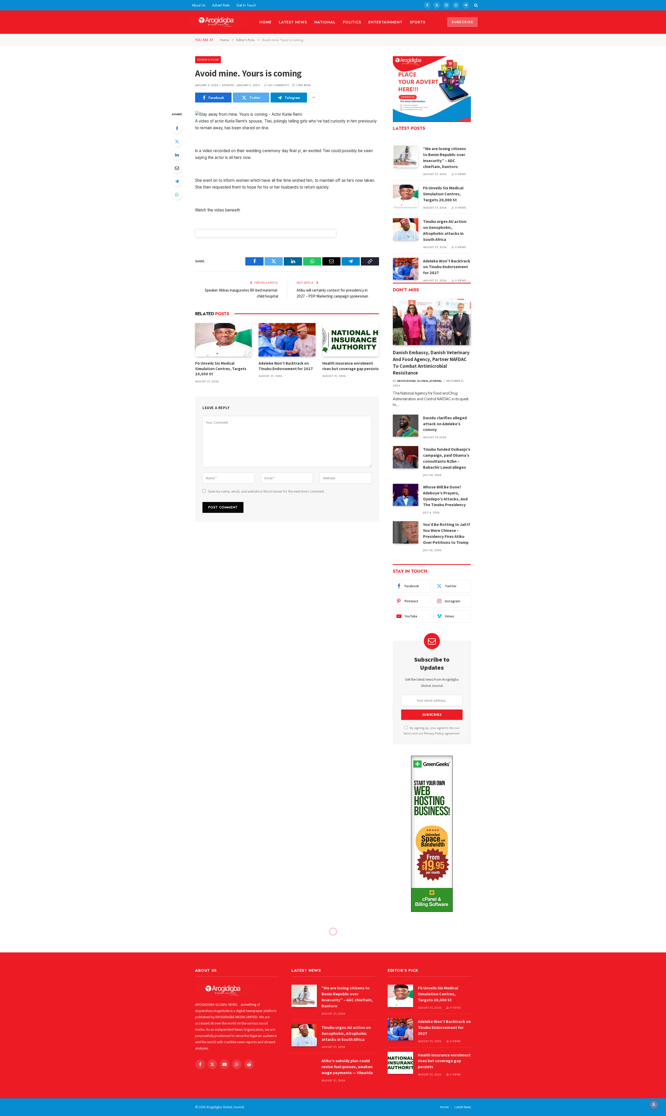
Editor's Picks (208, 59)
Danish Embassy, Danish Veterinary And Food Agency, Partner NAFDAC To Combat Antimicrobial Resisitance (431, 362)
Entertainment (385, 22)
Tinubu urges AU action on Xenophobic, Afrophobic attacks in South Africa (444, 230)
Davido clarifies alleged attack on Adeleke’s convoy (445, 424)
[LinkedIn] (177, 155)
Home (265, 22)
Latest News (293, 22)
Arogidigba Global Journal (419, 381)
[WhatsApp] (177, 194)
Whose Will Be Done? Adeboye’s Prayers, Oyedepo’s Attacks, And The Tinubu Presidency (445, 496)
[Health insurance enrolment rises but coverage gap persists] (350, 340)
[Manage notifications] (654, 1104)
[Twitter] (177, 141)
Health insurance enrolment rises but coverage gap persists (350, 366)
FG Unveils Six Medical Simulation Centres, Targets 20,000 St (220, 368)
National (325, 22)
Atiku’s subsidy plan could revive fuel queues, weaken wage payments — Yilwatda (347, 1066)
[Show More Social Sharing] (313, 97)
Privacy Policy (434, 733)
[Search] (475, 5)
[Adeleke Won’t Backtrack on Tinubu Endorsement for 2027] (287, 340)
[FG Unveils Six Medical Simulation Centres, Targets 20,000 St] (223, 340)
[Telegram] (177, 181)
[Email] (177, 168)
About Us (198, 5)
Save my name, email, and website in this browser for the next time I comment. (266, 491)
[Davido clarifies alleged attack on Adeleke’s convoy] (405, 426)
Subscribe (462, 22)
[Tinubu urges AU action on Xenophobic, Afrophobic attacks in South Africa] (405, 229)
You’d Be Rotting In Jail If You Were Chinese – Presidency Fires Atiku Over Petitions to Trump (446, 533)
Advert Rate (220, 5)
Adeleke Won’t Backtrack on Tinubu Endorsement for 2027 (286, 366)
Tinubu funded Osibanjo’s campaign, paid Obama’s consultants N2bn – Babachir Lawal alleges (446, 458)
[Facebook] (177, 128)
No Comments (278, 85)
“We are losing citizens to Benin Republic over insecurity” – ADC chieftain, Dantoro (444, 157)
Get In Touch (246, 5)
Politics (352, 22)
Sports (417, 22)
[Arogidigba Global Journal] (217, 22)
